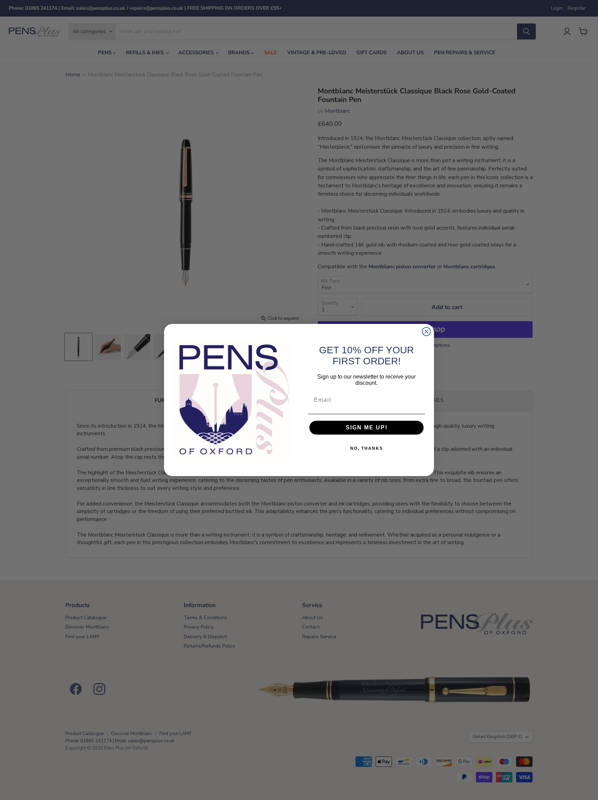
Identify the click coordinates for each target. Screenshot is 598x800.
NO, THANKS (366, 448)
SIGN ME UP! (367, 427)
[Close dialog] (426, 331)
